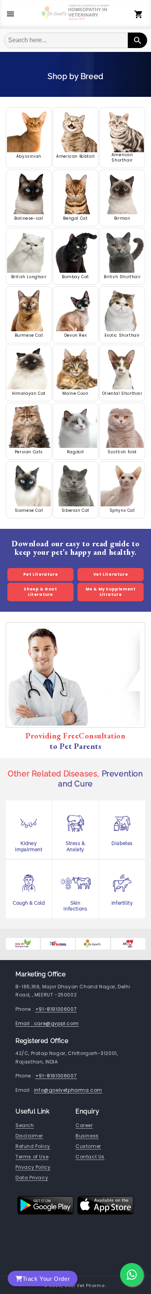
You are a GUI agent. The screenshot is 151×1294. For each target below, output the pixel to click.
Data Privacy (31, 1177)
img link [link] (17, 943)
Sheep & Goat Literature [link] (40, 591)
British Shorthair (122, 277)
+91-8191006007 (56, 1009)
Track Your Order (46, 1278)
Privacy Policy (32, 1167)
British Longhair (29, 277)
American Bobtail (75, 156)
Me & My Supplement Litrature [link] (111, 591)
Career (84, 1125)
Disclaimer (29, 1135)
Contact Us (90, 1156)
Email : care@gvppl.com (47, 1023)
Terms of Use (31, 1156)
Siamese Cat (29, 510)
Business (87, 1135)
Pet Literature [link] (40, 574)
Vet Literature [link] (110, 574)
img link (28, 111)
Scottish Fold (122, 452)
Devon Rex (75, 335)
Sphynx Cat (122, 510)
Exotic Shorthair (122, 335)
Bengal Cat (75, 218)
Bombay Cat (75, 277)
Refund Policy (32, 1146)
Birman (122, 218)
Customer (88, 1146)
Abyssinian (28, 156)
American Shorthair (122, 157)
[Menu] (10, 14)
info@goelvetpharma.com (68, 1090)
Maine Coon (75, 393)
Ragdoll (75, 452)
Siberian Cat (75, 510)
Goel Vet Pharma (84, 1285)
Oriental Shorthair (122, 393)
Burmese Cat (29, 335)
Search (24, 1125)
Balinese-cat (28, 218)
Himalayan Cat (29, 393)
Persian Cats (29, 452)
